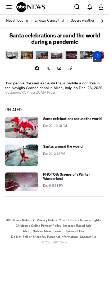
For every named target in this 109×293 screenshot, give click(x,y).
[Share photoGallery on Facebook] (37, 68)
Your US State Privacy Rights (80, 220)
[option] (20, 21)
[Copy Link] (70, 68)
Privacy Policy (47, 220)
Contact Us (88, 237)
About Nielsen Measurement (43, 231)
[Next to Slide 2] (97, 55)
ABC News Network (20, 220)
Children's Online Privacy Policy (38, 226)
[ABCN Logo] (30, 7)
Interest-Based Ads (77, 226)
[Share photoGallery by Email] (59, 68)
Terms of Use (75, 231)
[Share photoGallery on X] (48, 68)
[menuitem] (17, 20)
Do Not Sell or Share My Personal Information (44, 237)
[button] (9, 7)
